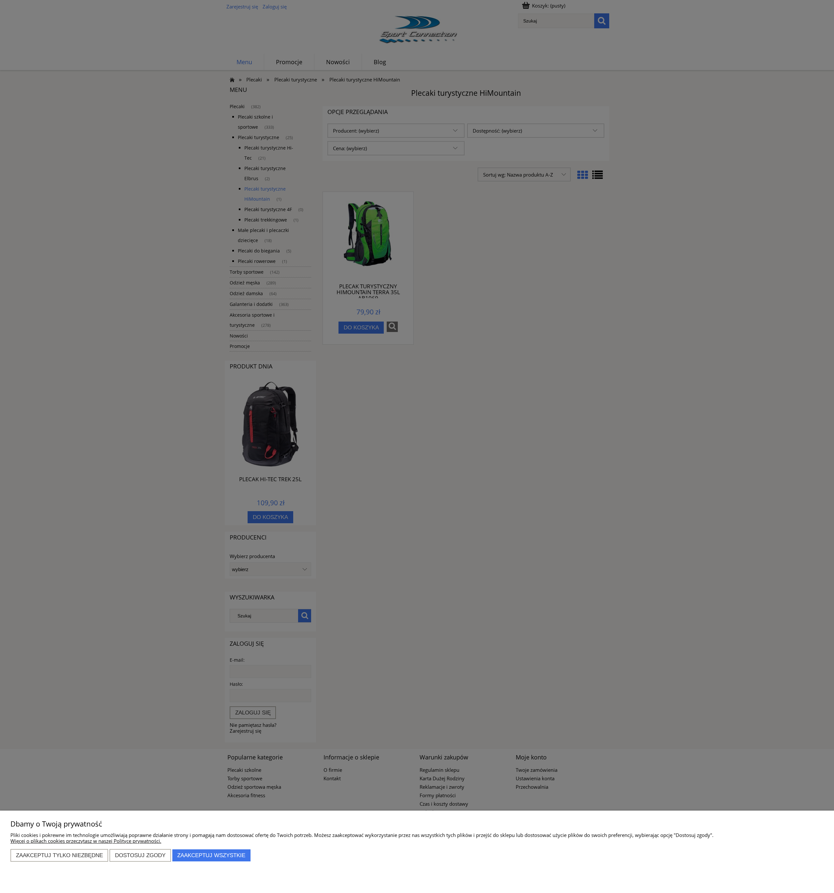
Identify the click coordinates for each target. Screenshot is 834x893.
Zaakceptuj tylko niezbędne (59, 855)
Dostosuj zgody (140, 855)
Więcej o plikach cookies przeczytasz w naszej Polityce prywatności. (85, 841)
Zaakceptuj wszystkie (211, 855)
